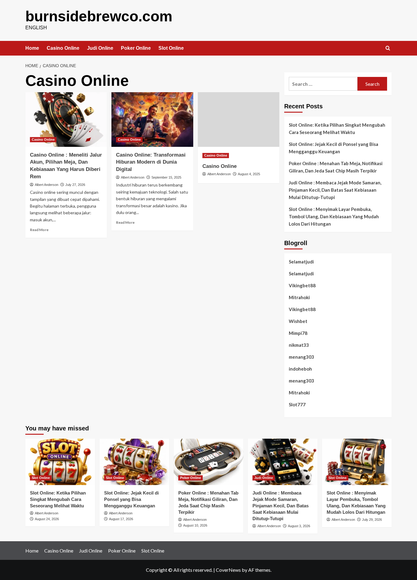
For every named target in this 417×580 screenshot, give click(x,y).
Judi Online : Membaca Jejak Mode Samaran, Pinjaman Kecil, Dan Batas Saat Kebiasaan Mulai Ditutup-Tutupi (335, 190)
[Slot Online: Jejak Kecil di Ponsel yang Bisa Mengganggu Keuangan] (134, 462)
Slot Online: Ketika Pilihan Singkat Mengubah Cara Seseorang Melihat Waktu (337, 128)
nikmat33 (299, 345)
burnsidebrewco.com (98, 16)
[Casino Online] (238, 119)
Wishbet (298, 321)
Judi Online (100, 48)
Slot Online (171, 48)
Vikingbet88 (302, 285)
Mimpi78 (298, 333)
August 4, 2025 (249, 174)
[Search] (388, 48)
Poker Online (136, 48)
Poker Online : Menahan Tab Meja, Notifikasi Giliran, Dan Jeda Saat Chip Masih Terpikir (336, 167)
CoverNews (228, 570)
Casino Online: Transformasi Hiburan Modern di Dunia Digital (151, 162)
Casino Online (63, 48)
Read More (39, 229)
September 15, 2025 (166, 177)
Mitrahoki (299, 297)
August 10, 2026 (195, 525)
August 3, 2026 (299, 526)
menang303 (301, 357)
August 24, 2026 (47, 519)
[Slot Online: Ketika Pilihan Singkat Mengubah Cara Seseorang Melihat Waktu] (60, 462)
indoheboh (300, 369)
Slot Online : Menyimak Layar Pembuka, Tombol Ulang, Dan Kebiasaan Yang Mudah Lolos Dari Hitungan (334, 216)
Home (32, 48)
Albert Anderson (46, 185)
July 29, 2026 (372, 519)
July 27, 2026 (75, 185)
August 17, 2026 (121, 519)
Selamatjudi (301, 261)
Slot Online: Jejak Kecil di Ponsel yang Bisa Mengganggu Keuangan (333, 147)
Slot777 (297, 404)
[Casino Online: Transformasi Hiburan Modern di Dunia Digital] (152, 119)
